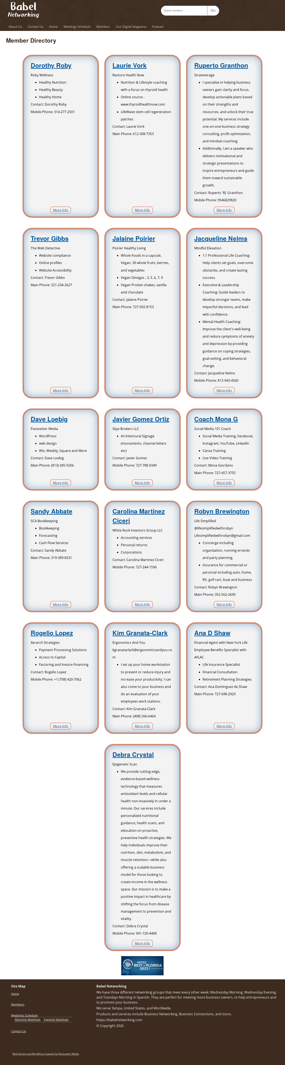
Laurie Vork (129, 65)
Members (103, 26)
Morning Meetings (27, 1020)
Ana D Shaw (212, 632)
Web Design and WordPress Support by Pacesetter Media (45, 1054)
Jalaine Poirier (133, 238)
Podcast (157, 26)
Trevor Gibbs (50, 238)
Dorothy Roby (51, 65)
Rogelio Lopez (52, 632)
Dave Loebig (49, 418)
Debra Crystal (133, 754)
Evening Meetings (56, 1020)
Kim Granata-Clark (140, 632)
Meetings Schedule (77, 26)
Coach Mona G (216, 418)
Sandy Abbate (51, 510)
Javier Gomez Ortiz (140, 418)
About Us (15, 26)
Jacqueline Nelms (220, 238)
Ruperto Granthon (221, 65)
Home (53, 26)
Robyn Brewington (221, 510)
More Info (60, 210)
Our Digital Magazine (131, 26)
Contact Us (35, 26)
